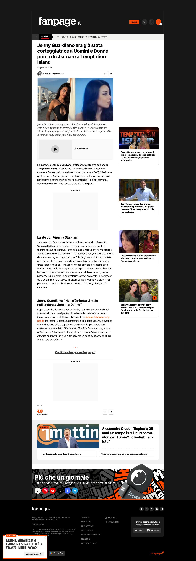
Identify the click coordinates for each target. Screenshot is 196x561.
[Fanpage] (41, 509)
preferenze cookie (89, 543)
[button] (111, 73)
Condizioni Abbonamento (91, 535)
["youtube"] (53, 491)
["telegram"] (75, 491)
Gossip (45, 36)
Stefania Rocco (57, 74)
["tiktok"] (38, 491)
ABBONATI (134, 22)
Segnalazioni (86, 522)
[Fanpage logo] (56, 22)
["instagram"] (45, 491)
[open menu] (35, 37)
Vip (58, 37)
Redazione (85, 539)
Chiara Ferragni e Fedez (96, 37)
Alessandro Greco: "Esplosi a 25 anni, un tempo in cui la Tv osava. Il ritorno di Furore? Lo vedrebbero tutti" (128, 435)
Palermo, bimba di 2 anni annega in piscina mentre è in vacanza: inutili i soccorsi (24, 544)
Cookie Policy (87, 530)
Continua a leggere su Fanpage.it (75, 352)
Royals (65, 37)
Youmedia (85, 518)
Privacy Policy (87, 526)
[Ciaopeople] (157, 554)
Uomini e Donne (77, 37)
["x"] (60, 491)
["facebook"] (68, 491)
